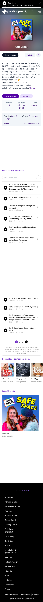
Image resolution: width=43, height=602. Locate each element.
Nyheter (8, 580)
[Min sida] (25, 11)
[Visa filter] (38, 177)
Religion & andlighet (9, 530)
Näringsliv (9, 511)
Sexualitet (26, 96)
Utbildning (9, 536)
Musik (7, 545)
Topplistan (9, 497)
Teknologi (9, 557)
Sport (7, 589)
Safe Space (16, 116)
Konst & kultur (11, 515)
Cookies (35, 594)
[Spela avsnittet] (5, 188)
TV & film (9, 541)
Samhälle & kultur (12, 506)
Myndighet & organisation (10, 551)
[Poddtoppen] (12, 11)
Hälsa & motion (10, 96)
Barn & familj (10, 520)
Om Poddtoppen (11, 594)
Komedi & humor (12, 502)
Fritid (7, 575)
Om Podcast (25, 594)
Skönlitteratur (11, 566)
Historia (8, 571)
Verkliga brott (11, 524)
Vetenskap (9, 584)
